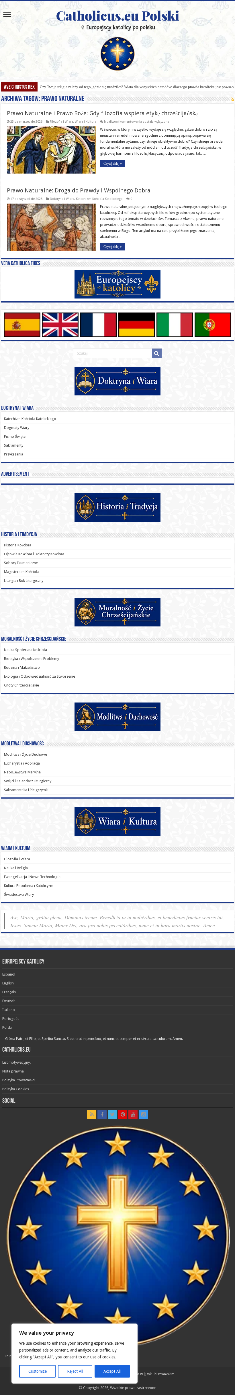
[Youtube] (133, 1114)
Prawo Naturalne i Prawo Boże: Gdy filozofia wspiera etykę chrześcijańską (102, 113)
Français (9, 992)
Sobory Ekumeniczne (21, 563)
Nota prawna (13, 1071)
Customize (37, 1371)
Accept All (112, 1371)
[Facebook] (102, 1114)
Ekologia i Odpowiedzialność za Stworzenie (39, 676)
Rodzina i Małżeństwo (22, 667)
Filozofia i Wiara (61, 122)
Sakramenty (13, 445)
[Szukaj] (157, 353)
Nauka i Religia (16, 868)
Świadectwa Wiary (19, 894)
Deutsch (8, 1001)
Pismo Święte (15, 436)
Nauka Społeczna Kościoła (25, 650)
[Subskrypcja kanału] (232, 99)
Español (8, 974)
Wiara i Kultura (85, 122)
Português (10, 1018)
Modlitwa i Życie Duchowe (25, 754)
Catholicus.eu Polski (117, 15)
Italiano (8, 1010)
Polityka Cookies (15, 1089)
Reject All (75, 1371)
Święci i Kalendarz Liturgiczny (27, 781)
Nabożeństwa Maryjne (22, 772)
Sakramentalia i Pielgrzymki (26, 790)
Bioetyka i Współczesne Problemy (31, 658)
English (8, 983)
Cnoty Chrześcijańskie (21, 685)
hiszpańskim (164, 1374)
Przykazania (13, 454)
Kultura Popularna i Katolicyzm (28, 885)
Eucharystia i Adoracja (22, 763)
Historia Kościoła (17, 545)
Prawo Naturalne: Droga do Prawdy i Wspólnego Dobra (78, 190)
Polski (7, 1027)
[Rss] (91, 1114)
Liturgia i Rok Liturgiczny (23, 580)
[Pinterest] (122, 1114)
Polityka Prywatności (18, 1080)
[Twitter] (112, 1114)
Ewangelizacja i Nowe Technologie (32, 877)
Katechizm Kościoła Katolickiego (99, 199)
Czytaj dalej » (112, 164)
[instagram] (143, 1114)
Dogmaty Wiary (16, 427)
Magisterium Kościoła (21, 572)
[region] (74, 1354)
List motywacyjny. (16, 1062)
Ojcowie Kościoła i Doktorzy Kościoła (34, 554)
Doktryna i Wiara (62, 199)
